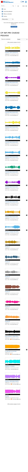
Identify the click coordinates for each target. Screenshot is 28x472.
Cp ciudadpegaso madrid (14, 54)
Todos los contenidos (5, 39)
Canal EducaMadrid (8, 11)
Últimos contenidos (8, 13)
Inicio (5, 9)
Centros (5, 16)
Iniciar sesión (14, 26)
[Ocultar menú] (25, 6)
